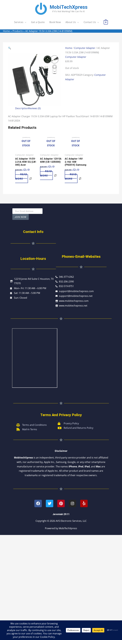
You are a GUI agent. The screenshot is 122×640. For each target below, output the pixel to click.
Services (18, 22)
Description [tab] (21, 108)
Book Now (55, 22)
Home (68, 48)
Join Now (20, 216)
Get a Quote (38, 22)
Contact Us (90, 22)
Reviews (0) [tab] (34, 108)
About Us (70, 22)
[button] (34, 48)
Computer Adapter (84, 48)
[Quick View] (28, 169)
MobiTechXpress (68, 7)
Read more (21, 176)
